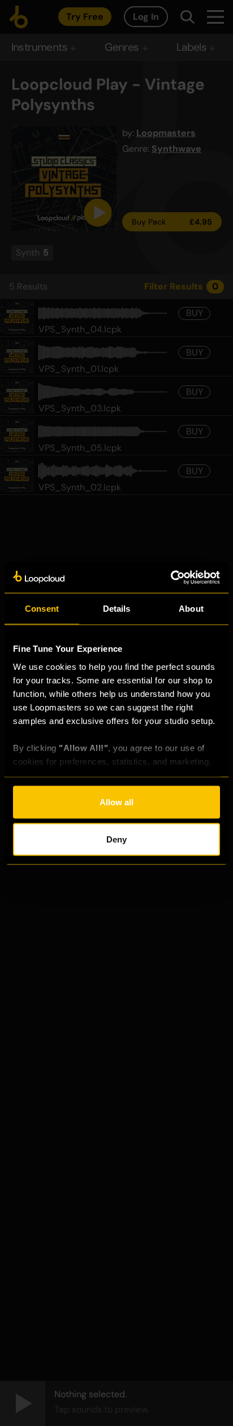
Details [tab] (117, 608)
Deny (116, 839)
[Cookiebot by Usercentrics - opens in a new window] (170, 577)
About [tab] (191, 608)
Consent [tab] (42, 608)
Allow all (116, 802)
